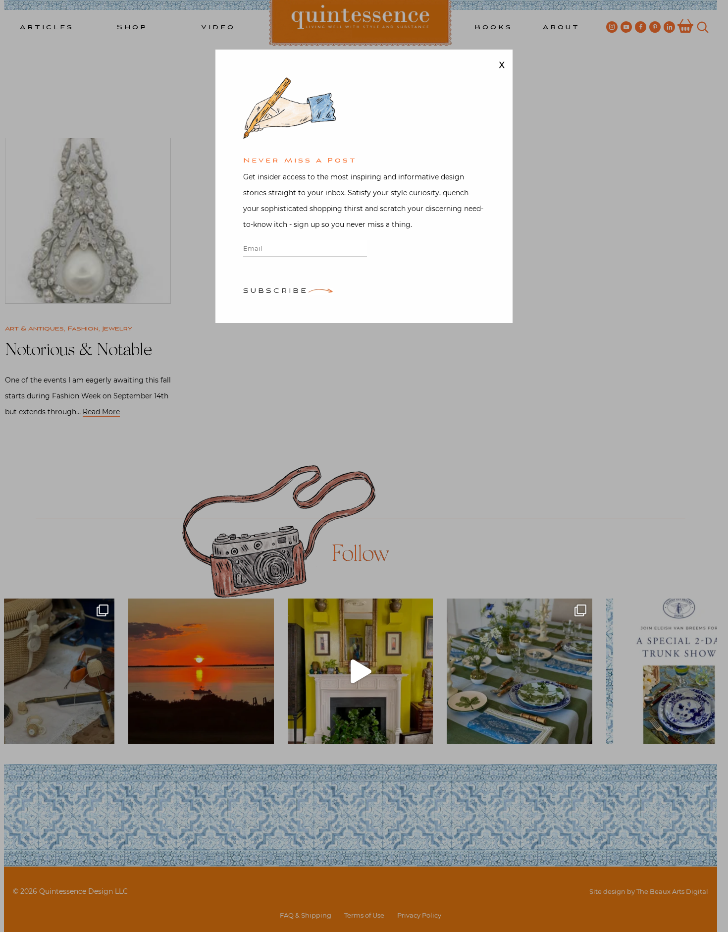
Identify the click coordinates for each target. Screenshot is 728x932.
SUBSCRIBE (275, 291)
